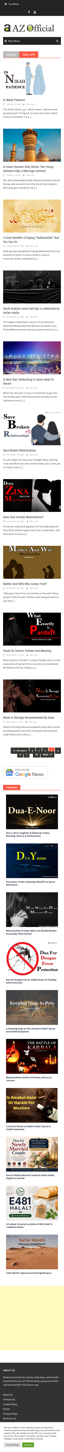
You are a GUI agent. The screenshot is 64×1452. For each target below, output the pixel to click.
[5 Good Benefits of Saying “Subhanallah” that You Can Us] (32, 215)
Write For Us (9, 1418)
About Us (8, 1394)
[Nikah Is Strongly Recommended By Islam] (32, 695)
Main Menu (14, 40)
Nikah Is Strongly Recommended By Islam (28, 717)
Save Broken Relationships (19, 450)
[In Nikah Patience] (32, 77)
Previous (21, 750)
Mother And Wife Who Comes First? (25, 584)
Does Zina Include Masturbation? (23, 517)
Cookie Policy (10, 1404)
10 (36, 754)
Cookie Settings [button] (12, 1445)
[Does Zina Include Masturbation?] (32, 495)
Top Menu (13, 3)
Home (6, 1408)
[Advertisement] (32, 1318)
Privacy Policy (10, 1413)
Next (46, 754)
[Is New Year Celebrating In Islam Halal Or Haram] (32, 357)
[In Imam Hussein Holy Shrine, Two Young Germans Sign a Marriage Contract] (32, 144)
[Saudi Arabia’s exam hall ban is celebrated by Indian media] (32, 286)
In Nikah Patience (14, 100)
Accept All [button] (28, 1445)
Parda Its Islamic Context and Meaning (27, 651)
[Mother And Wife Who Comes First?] (32, 562)
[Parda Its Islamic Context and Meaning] (32, 628)
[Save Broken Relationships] (32, 428)
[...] (29, 116)
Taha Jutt (30, 104)
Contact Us (9, 1399)
